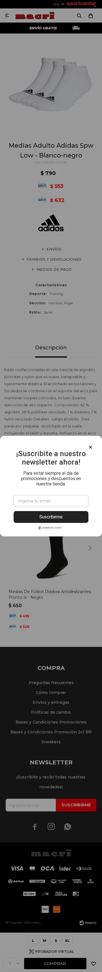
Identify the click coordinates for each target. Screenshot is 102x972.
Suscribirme (51, 517)
